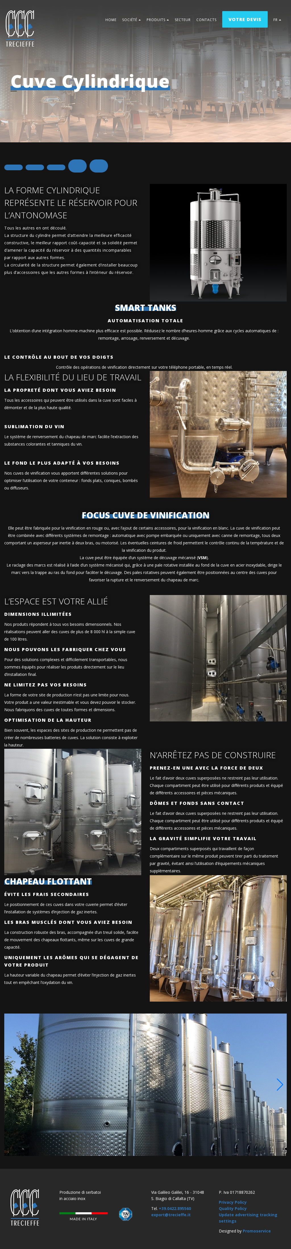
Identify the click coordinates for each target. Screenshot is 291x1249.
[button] (280, 1084)
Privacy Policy (233, 1202)
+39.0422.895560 (175, 1208)
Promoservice (257, 1231)
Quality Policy (233, 1208)
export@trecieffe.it (171, 1214)
